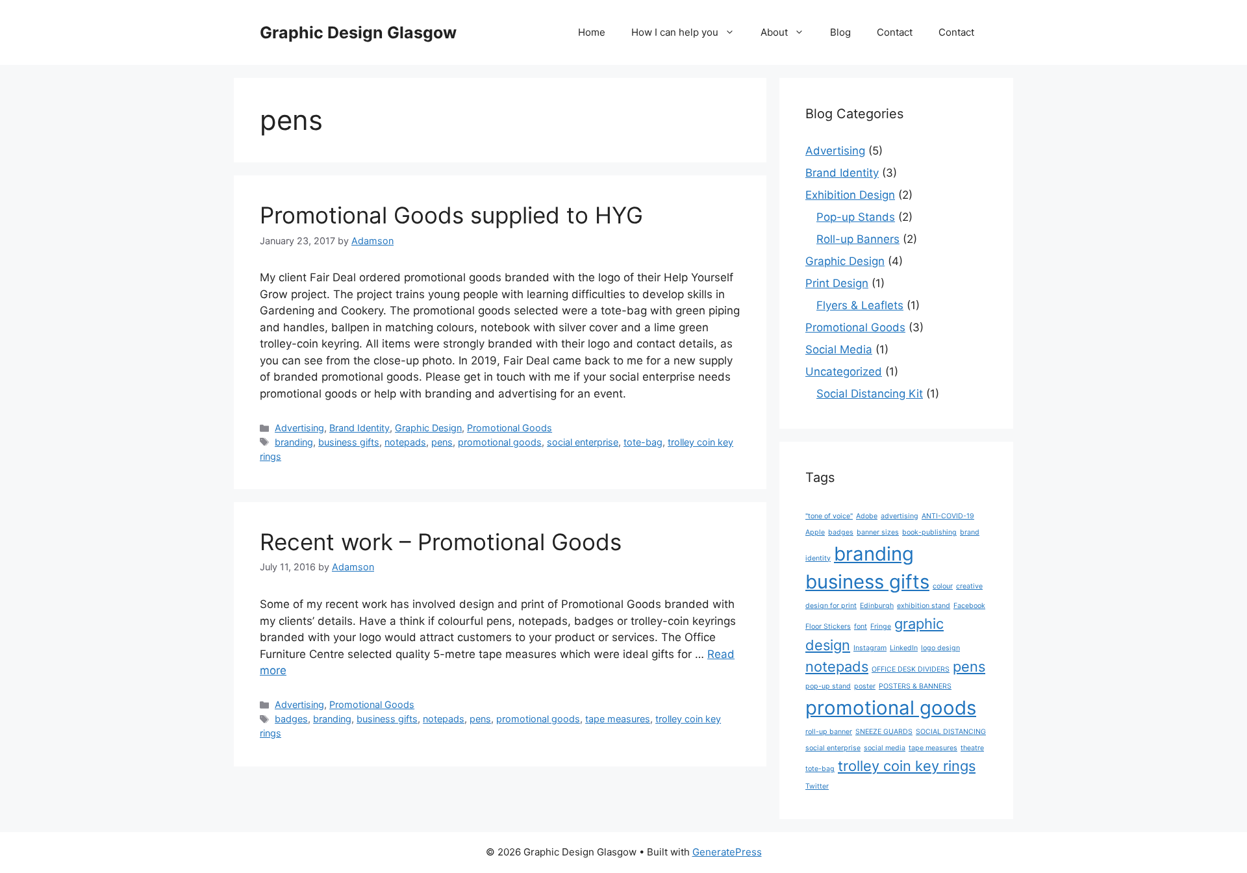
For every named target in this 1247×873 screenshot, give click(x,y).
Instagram (870, 648)
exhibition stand (923, 605)
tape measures (617, 718)
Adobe (866, 516)
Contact (895, 32)
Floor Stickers (828, 626)
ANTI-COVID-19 (948, 516)
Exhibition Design (850, 194)
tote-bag (643, 442)
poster (864, 686)
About (774, 32)
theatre (972, 748)
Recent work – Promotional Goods (441, 541)
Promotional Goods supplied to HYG (451, 215)
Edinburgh (877, 605)
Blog (840, 32)
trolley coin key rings (907, 765)
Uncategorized (843, 371)
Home (591, 32)
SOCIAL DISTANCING (951, 732)
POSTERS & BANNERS (915, 686)
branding (294, 442)
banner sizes (878, 532)
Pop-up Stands (855, 216)
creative (969, 586)
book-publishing (929, 532)
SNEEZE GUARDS (884, 732)
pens (442, 442)
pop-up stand (828, 686)
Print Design (836, 283)
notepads (405, 442)
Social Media (838, 349)
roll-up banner (828, 732)
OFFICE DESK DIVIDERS (911, 669)
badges (291, 718)
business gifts (348, 442)
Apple (815, 532)
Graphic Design (428, 427)
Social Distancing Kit (869, 393)
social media (884, 748)
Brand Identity (359, 427)
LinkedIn (904, 648)
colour (943, 586)
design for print (831, 605)
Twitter (817, 786)
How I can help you (674, 32)
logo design (940, 648)
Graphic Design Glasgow (358, 32)
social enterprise (582, 442)
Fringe (880, 626)
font (860, 626)
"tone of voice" (829, 516)
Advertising (299, 427)
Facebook (969, 605)
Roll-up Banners (858, 239)
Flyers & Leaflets (859, 305)
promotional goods (500, 442)
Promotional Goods (509, 427)
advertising (899, 516)
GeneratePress (727, 852)
